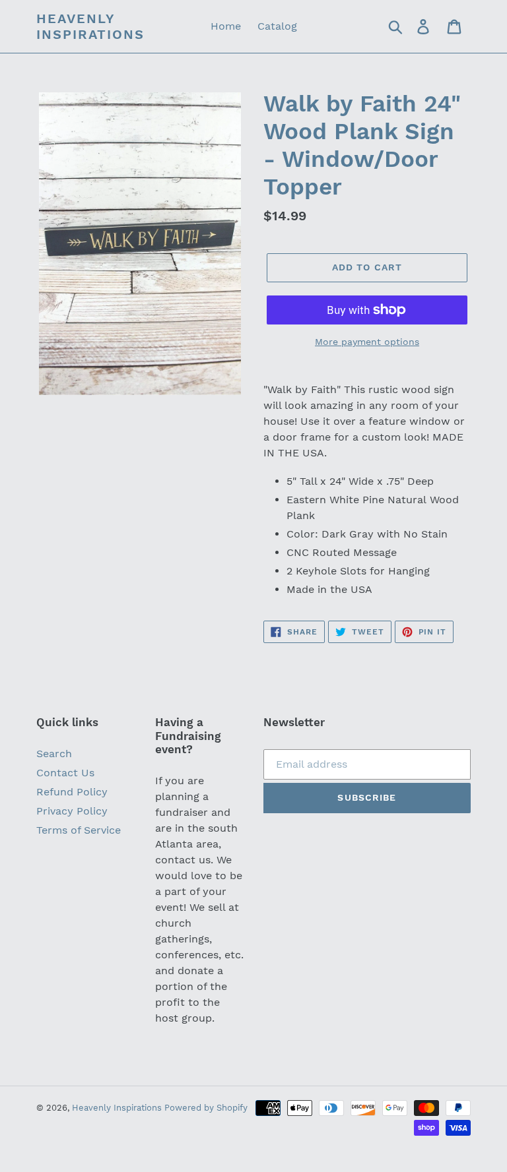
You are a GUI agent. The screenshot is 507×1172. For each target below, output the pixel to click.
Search (54, 753)
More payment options (367, 341)
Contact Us (65, 772)
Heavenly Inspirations (90, 26)
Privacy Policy (72, 811)
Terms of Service (78, 830)
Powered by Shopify (206, 1108)
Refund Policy (72, 792)
